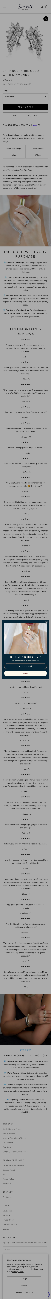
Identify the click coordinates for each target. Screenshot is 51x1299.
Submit (25, 673)
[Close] (46, 622)
